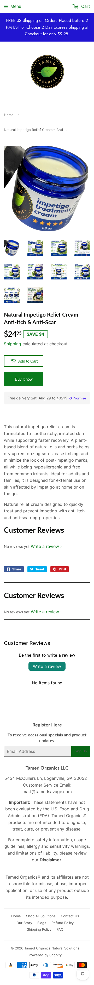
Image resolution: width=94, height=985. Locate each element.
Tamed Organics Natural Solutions (51, 948)
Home (9, 115)
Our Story (24, 923)
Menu (15, 6)
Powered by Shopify (45, 955)
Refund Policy (62, 923)
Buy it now (24, 379)
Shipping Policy (39, 929)
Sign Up (81, 751)
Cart (85, 6)
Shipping (12, 343)
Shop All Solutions (41, 916)
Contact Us (70, 916)
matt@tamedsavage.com (47, 791)
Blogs (41, 923)
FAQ (60, 929)
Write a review (45, 546)
